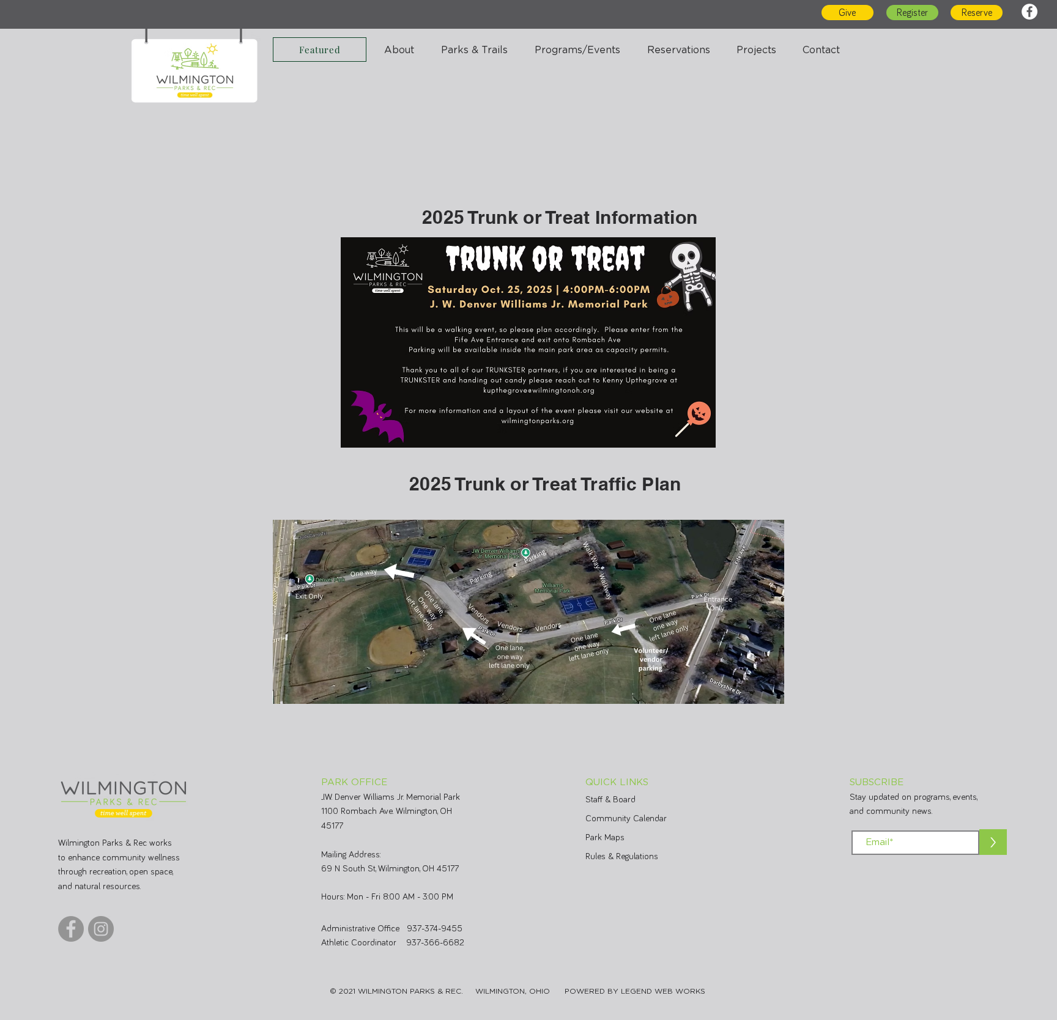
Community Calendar (626, 818)
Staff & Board (610, 799)
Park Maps (605, 837)
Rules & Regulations (621, 856)
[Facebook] (1029, 12)
